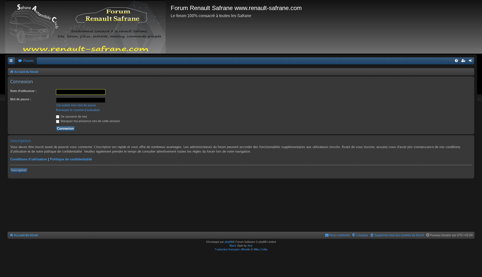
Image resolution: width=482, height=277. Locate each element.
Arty (250, 245)
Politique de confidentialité (71, 159)
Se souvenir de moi (73, 116)
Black (232, 245)
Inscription (18, 170)
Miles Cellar (261, 249)
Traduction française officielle (232, 249)
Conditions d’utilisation (28, 159)
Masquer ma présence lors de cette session (90, 121)
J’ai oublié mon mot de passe (76, 105)
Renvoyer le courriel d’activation (78, 110)
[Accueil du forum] (88, 27)
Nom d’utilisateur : (23, 91)
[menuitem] (26, 61)
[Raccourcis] (11, 61)
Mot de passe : (20, 99)
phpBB (229, 241)
